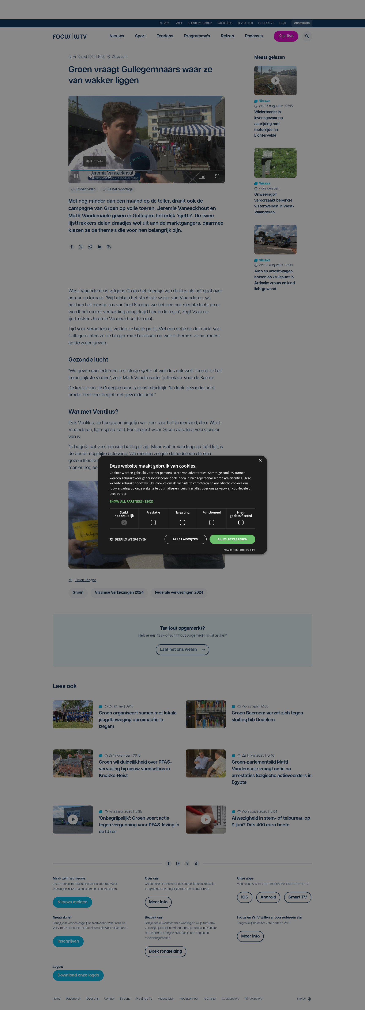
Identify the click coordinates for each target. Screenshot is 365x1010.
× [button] (260, 460)
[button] (182, 501)
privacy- (221, 488)
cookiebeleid (241, 488)
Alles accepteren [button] (232, 539)
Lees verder (118, 493)
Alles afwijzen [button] (185, 539)
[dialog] (182, 505)
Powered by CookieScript (239, 549)
